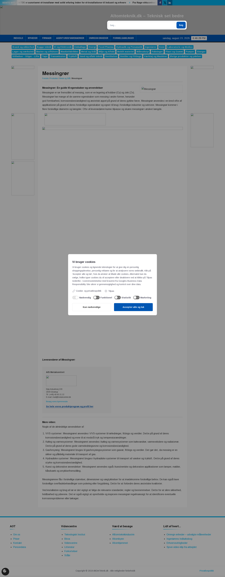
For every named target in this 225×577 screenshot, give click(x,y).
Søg (181, 25)
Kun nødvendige (92, 307)
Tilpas (111, 291)
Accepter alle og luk (133, 307)
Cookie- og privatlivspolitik (88, 291)
